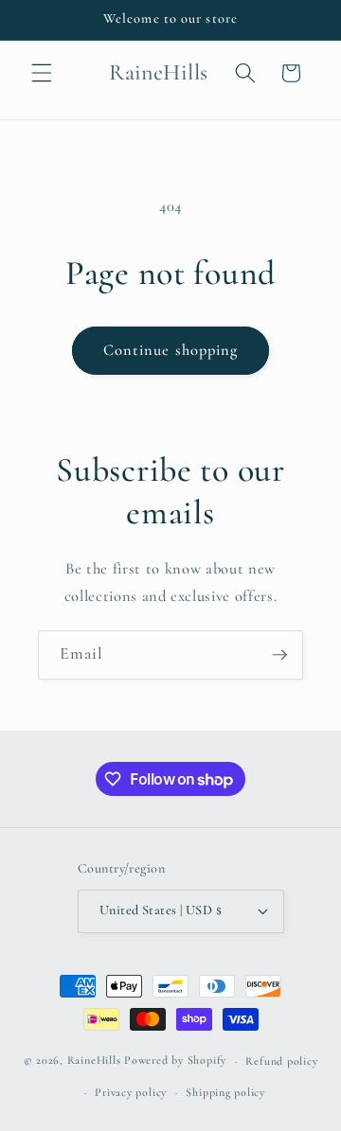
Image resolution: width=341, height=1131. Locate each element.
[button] (41, 73)
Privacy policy (131, 1092)
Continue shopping (171, 350)
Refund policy (281, 1061)
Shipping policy (225, 1092)
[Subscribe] (279, 655)
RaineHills (94, 1061)
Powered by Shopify (175, 1061)
